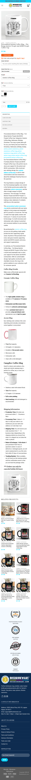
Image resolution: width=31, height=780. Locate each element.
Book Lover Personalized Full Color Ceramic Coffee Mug (7, 520)
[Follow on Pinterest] (7, 696)
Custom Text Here (5, 61)
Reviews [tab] (5, 128)
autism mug (7, 155)
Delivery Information (7, 738)
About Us (4, 726)
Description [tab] (6, 114)
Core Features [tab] (7, 117)
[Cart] (28, 5)
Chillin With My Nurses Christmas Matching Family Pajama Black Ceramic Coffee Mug (7, 597)
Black (5, 95)
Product (3, 74)
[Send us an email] (5, 696)
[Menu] (2, 5)
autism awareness (13, 149)
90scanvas (12, 769)
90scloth (5, 769)
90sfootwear (9, 771)
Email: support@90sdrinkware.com (11, 712)
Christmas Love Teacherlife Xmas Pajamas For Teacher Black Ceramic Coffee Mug (23, 571)
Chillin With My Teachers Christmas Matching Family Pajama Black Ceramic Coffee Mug (22, 546)
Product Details (7, 55)
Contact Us (4, 744)
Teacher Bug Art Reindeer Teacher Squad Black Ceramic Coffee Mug (7, 545)
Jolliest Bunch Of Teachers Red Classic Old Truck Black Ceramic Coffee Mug (22, 520)
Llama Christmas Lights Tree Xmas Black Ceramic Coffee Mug (7, 571)
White (2, 95)
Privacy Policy (5, 729)
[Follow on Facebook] (2, 696)
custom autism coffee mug (19, 155)
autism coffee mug (19, 153)
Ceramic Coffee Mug (11, 43)
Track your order (5, 741)
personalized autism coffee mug (13, 157)
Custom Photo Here (5, 69)
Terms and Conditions (7, 735)
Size (2, 83)
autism (6, 149)
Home (2, 43)
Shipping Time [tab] (6, 121)
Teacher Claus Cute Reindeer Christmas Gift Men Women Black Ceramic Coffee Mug (23, 597)
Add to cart (12, 106)
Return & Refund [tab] (7, 125)
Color (2, 91)
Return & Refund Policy (8, 732)
